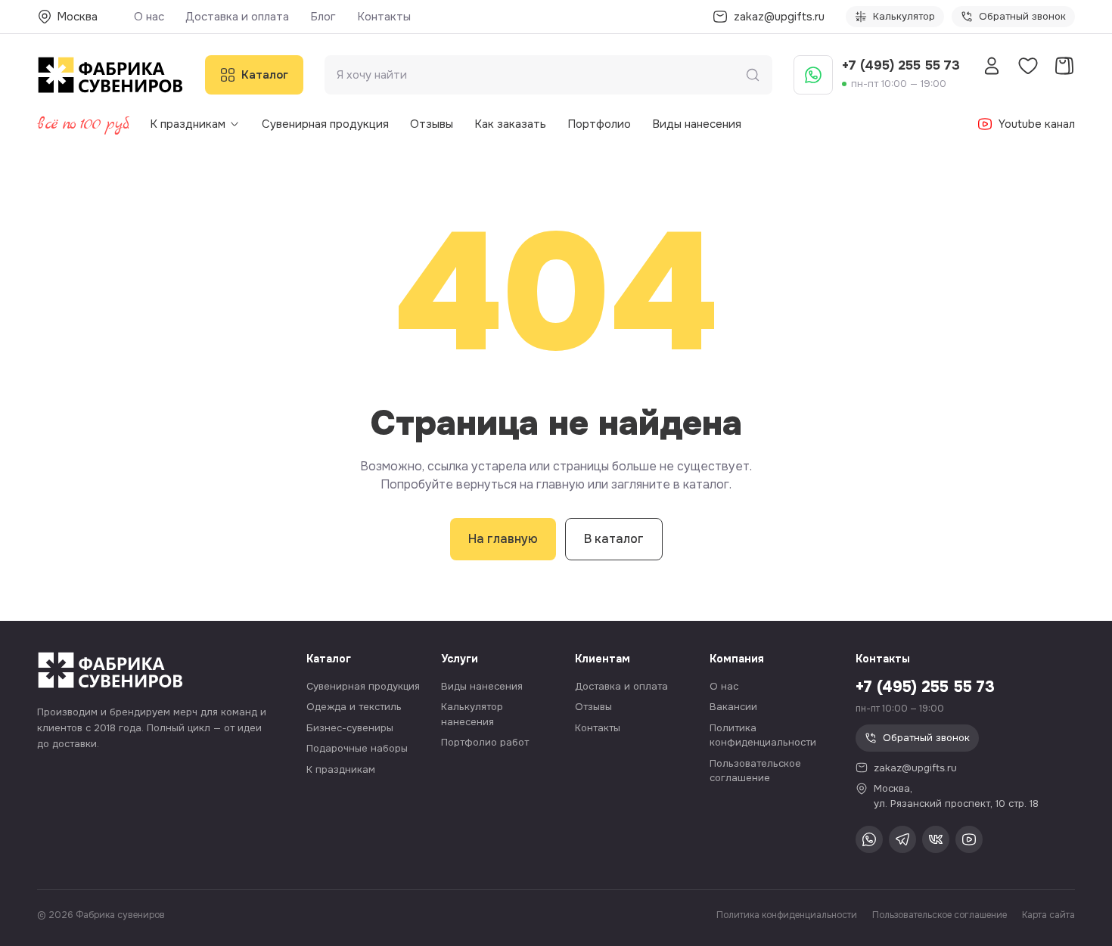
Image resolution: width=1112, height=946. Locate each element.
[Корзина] (1064, 65)
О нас (149, 16)
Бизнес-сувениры (349, 727)
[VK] (935, 839)
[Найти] (752, 74)
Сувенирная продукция (325, 124)
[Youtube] (969, 839)
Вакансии (733, 706)
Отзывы (431, 124)
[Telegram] (902, 839)
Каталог (264, 74)
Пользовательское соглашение (939, 915)
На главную (503, 539)
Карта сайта (1048, 915)
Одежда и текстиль (354, 706)
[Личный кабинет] (991, 65)
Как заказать (510, 124)
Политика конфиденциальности (786, 915)
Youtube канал (1037, 124)
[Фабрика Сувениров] (110, 75)
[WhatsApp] (813, 75)
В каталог (614, 539)
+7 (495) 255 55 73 (901, 65)
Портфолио (599, 124)
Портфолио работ (485, 742)
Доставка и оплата (237, 16)
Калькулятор (904, 16)
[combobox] (541, 75)
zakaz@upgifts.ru (915, 767)
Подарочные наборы (357, 748)
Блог (323, 16)
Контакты (384, 16)
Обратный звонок (1022, 16)
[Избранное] (1028, 65)
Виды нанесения (696, 124)
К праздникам (187, 124)
